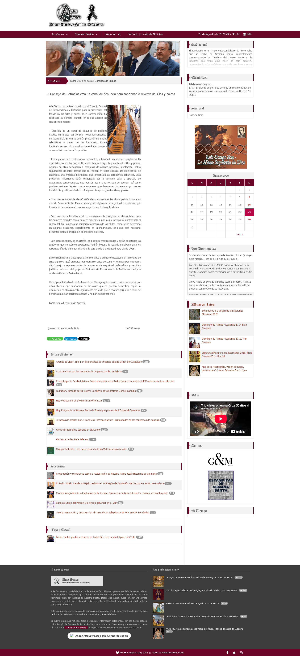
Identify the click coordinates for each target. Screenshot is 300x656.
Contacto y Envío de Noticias (145, 34)
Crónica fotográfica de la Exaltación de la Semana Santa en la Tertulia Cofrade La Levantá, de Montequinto (112, 493)
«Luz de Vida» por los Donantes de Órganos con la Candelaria (89, 371)
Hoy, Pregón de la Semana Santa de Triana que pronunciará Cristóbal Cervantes (98, 410)
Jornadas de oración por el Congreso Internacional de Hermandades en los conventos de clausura (107, 420)
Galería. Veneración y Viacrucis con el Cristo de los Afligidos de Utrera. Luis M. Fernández (102, 512)
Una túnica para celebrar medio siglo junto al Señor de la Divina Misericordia (206, 590)
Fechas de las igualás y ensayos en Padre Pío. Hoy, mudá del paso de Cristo (95, 537)
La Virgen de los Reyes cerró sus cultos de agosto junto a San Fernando (203, 577)
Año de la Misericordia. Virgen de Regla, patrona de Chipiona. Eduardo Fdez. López (224, 368)
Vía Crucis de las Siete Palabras (72, 439)
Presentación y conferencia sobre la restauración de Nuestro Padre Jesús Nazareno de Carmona (106, 473)
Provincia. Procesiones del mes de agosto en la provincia (196, 603)
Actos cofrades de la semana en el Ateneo (78, 429)
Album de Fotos (202, 304)
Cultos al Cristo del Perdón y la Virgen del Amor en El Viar (86, 502)
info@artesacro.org (76, 627)
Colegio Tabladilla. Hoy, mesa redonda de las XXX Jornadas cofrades (91, 449)
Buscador (111, 34)
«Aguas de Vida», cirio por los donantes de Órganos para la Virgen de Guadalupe (99, 361)
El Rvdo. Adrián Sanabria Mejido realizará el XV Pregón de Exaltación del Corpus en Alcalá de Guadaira (110, 483)
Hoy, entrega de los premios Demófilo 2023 (79, 400)
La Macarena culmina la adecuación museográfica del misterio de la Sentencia (206, 616)
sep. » (240, 234)
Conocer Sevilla (84, 34)
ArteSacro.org (134, 652)
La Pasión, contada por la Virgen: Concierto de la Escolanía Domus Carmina (96, 390)
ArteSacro (58, 34)
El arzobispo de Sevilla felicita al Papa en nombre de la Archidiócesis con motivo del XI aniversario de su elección (115, 381)
